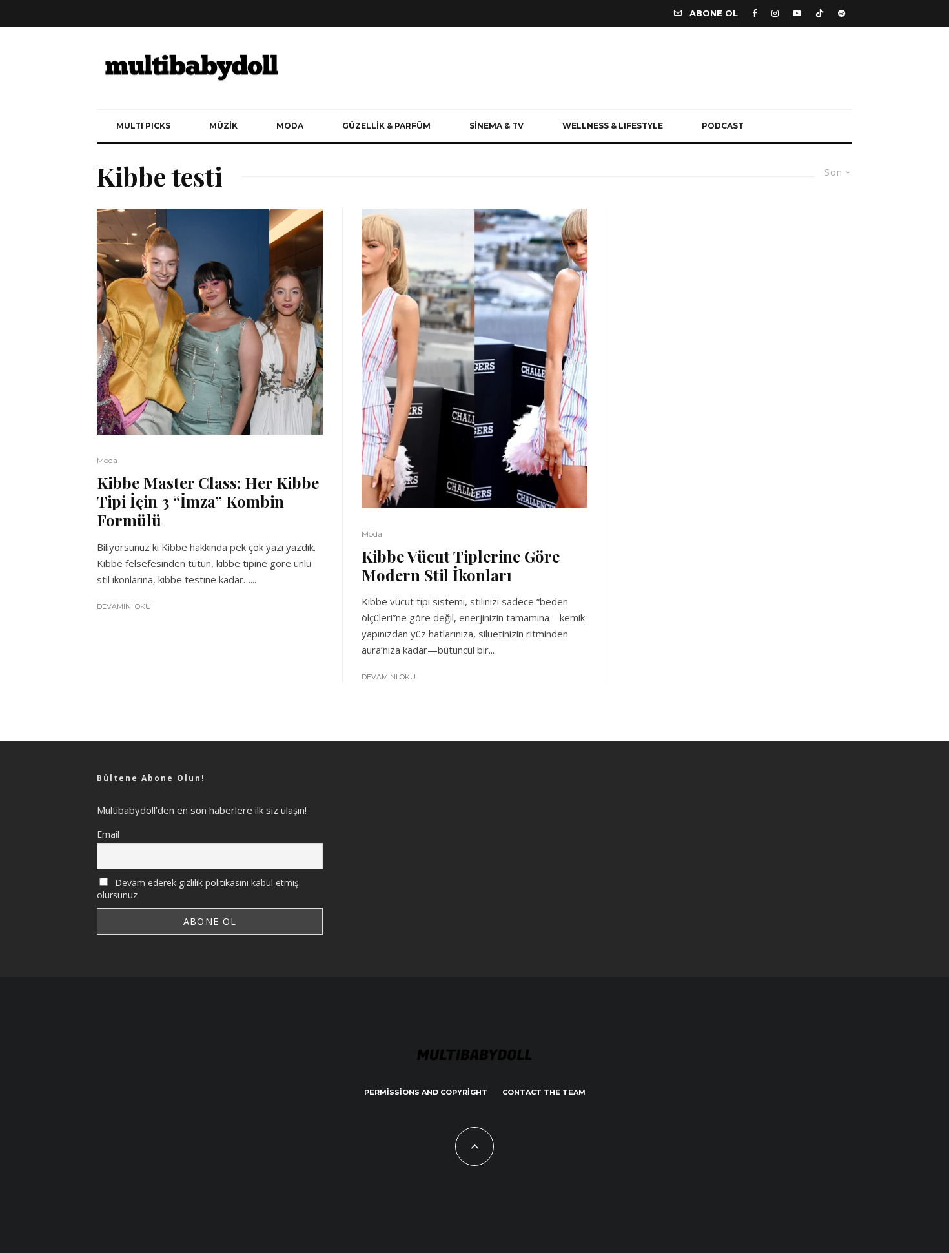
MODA (289, 125)
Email (108, 834)
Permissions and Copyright (425, 1092)
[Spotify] (841, 13)
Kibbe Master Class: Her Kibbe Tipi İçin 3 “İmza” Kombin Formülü (208, 501)
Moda (107, 460)
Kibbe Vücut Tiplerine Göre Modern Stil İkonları (461, 566)
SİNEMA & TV (496, 125)
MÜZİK (223, 125)
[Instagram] (775, 13)
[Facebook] (754, 13)
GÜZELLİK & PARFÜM (386, 125)
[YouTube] (797, 13)
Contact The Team (544, 1092)
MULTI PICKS (143, 125)
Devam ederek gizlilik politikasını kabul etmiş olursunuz (198, 888)
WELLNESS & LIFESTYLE (612, 125)
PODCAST (723, 125)
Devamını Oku (124, 606)
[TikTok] (819, 13)
